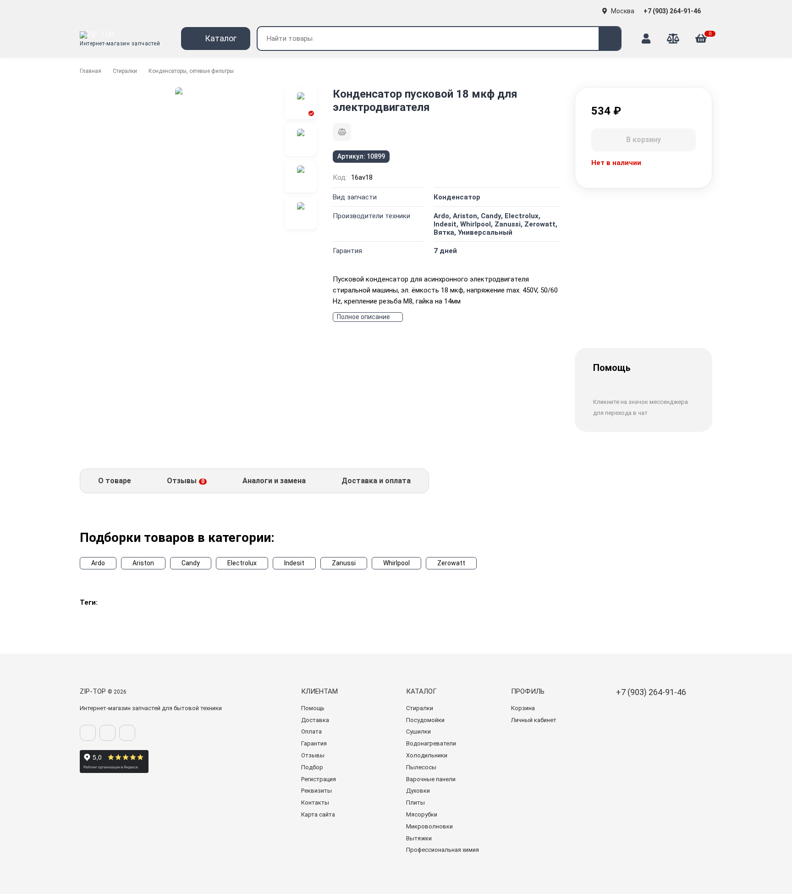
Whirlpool (396, 563)
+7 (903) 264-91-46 (673, 11)
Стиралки (125, 71)
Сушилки (418, 731)
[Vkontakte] (88, 733)
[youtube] (127, 733)
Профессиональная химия (442, 849)
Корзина (523, 708)
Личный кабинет (533, 720)
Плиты (415, 802)
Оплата (311, 731)
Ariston (143, 563)
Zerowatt (451, 563)
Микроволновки (429, 826)
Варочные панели (431, 779)
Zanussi (344, 563)
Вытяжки (419, 838)
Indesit (294, 563)
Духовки (418, 790)
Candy (191, 563)
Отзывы (312, 755)
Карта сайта (318, 814)
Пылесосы (421, 767)
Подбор (312, 767)
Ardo (98, 563)
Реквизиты (316, 790)
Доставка (315, 720)
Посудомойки (425, 720)
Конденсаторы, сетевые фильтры (191, 71)
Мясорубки (421, 814)
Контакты (315, 802)
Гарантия (314, 743)
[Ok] (107, 733)
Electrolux (242, 563)
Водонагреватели (431, 743)
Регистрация (318, 779)
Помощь (312, 708)
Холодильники (426, 755)
